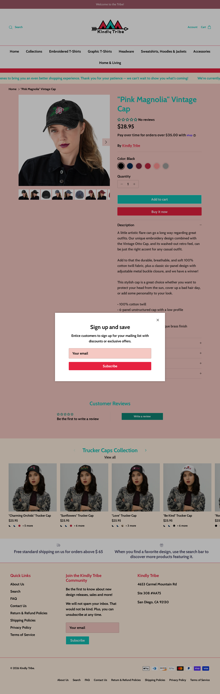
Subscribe (110, 366)
